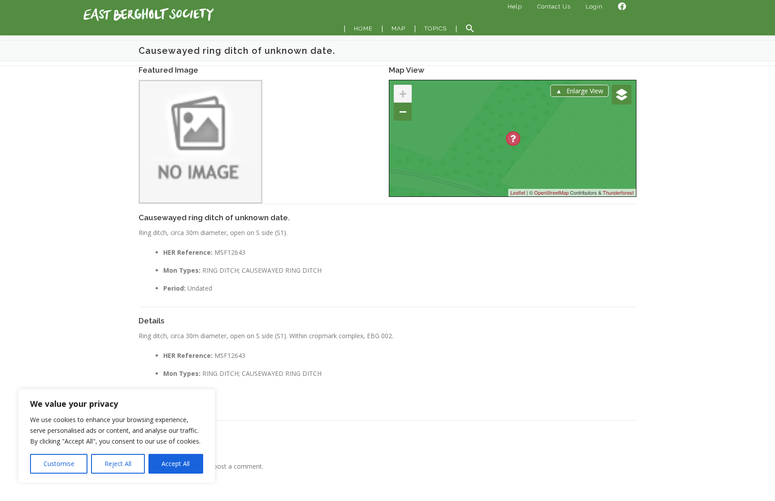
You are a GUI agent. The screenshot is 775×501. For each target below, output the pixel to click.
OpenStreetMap (551, 192)
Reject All (117, 463)
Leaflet (517, 192)
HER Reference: (188, 252)
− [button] (403, 111)
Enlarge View (584, 91)
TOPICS (435, 28)
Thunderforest (618, 192)
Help (515, 6)
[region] (116, 436)
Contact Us (553, 6)
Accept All (175, 463)
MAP (398, 28)
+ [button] (403, 93)
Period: (174, 288)
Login (594, 6)
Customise (59, 463)
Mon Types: (181, 270)
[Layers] (621, 95)
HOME (363, 28)
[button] (470, 29)
